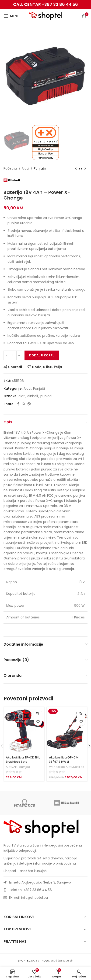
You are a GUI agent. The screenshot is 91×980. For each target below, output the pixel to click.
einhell (32, 396)
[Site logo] (45, 15)
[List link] (46, 889)
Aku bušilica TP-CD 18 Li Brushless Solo (23, 759)
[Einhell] (67, 803)
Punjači (40, 168)
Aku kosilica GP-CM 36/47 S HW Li (63, 759)
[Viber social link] (29, 404)
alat (21, 396)
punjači (46, 396)
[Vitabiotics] (25, 803)
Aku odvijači (22, 767)
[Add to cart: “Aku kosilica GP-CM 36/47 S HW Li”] (81, 713)
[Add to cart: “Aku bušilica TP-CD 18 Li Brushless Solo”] (38, 713)
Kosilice (59, 767)
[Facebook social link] (18, 404)
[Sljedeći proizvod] (85, 168)
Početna (11, 168)
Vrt (51, 767)
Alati (26, 168)
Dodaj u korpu (42, 355)
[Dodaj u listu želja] (38, 721)
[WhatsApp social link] (23, 404)
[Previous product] (76, 168)
